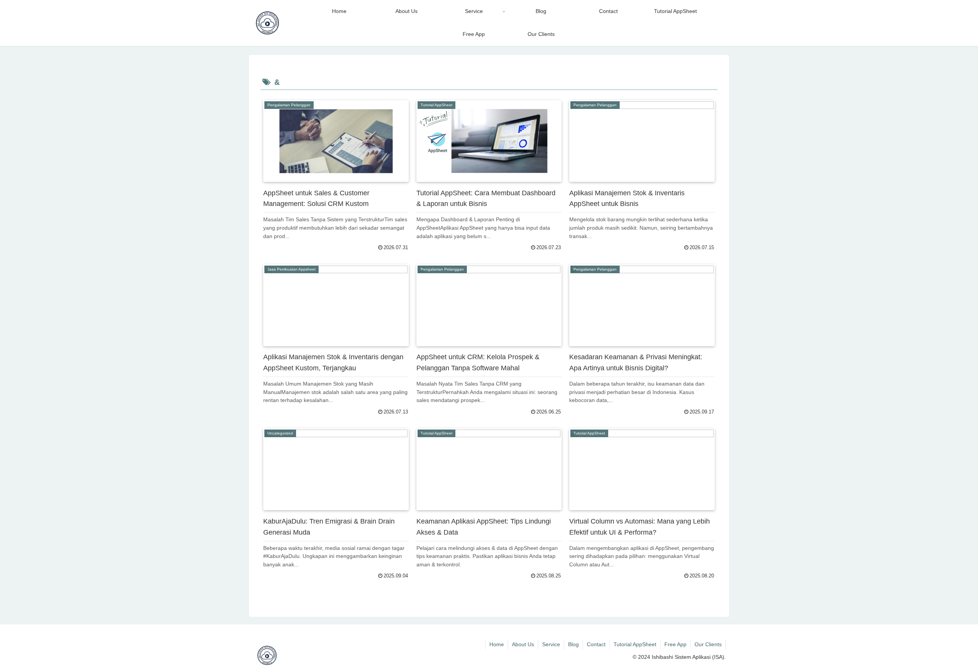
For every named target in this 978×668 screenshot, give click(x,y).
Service (551, 644)
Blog (573, 644)
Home (496, 644)
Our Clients (708, 644)
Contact (596, 644)
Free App (675, 644)
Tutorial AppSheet (635, 644)
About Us (523, 644)
